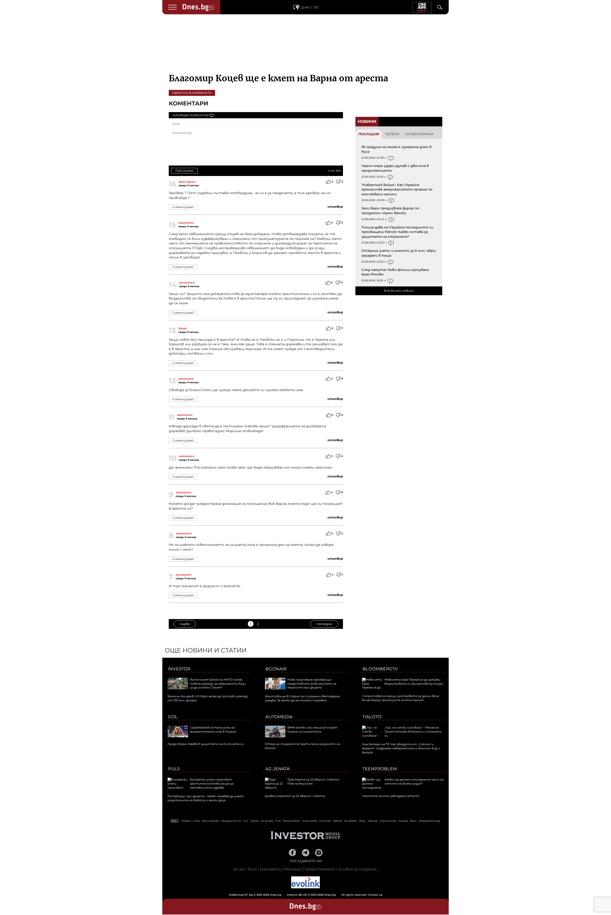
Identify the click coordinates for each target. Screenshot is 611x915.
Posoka (403, 820)
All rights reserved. (298, 894)
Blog (362, 820)
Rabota (337, 820)
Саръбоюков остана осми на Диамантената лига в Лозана (213, 729)
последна (324, 624)
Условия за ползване (357, 869)
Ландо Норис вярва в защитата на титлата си (206, 744)
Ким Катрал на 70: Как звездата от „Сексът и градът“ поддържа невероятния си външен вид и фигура (401, 748)
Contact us (375, 894)
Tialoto (372, 716)
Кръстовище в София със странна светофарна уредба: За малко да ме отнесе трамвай (302, 698)
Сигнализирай (183, 207)
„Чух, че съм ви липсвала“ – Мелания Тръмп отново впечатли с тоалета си (413, 731)
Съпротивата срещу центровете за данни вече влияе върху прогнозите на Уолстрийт (400, 698)
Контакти (270, 869)
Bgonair (276, 669)
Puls (174, 768)
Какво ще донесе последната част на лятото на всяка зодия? (414, 781)
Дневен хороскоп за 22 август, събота (295, 796)
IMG (175, 820)
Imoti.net (325, 820)
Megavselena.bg (429, 820)
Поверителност (319, 869)
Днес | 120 (309, 7)
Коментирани (419, 134)
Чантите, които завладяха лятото (390, 796)
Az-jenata (277, 768)
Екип (252, 869)
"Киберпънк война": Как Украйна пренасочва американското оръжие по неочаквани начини (396, 189)
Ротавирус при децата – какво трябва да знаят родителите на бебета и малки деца (206, 798)
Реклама (292, 869)
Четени (392, 134)
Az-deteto (350, 820)
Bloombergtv (380, 669)
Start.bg (373, 820)
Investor (179, 669)
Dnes (196, 820)
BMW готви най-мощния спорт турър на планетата (312, 729)
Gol (173, 716)
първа (185, 624)
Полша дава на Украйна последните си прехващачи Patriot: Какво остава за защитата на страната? (397, 232)
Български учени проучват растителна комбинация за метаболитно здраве (211, 783)
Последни (368, 134)
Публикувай (184, 170)
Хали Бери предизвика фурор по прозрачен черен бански (390, 210)
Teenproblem (380, 768)
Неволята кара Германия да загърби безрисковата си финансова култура (414, 681)
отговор (335, 206)
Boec (413, 820)
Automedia (279, 716)
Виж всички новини (399, 290)
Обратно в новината (192, 93)
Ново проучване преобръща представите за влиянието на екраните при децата (311, 683)
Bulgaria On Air (231, 820)
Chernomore (388, 820)
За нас (239, 869)
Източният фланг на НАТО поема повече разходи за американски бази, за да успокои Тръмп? (218, 683)
